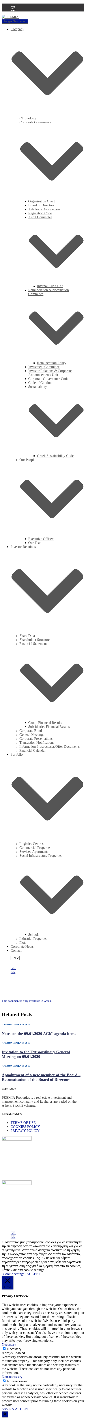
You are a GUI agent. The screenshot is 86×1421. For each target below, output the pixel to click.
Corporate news (22, 946)
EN (13, 11)
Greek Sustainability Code (55, 456)
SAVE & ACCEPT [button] (15, 1409)
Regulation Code (40, 213)
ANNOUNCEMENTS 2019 (16, 1024)
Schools (33, 934)
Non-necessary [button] (12, 1377)
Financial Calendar (32, 750)
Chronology (27, 118)
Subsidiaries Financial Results (49, 726)
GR (13, 7)
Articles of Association (44, 209)
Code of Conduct (40, 383)
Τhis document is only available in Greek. (27, 1000)
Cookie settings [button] (13, 1274)
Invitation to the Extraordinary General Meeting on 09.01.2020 (36, 1054)
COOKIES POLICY (25, 1126)
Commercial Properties (35, 847)
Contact (16, 950)
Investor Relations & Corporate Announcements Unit (50, 373)
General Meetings (31, 734)
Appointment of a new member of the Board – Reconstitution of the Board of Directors (41, 1077)
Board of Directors (41, 205)
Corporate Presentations (35, 738)
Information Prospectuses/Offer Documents (49, 746)
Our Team (35, 543)
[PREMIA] (10, 17)
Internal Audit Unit (50, 286)
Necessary (14, 1349)
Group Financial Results (45, 723)
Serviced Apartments (33, 851)
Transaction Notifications (36, 742)
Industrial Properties (33, 938)
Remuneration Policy (51, 363)
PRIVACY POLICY (25, 1130)
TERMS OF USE (23, 1123)
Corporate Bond (30, 730)
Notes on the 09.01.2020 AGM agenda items (39, 1033)
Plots (22, 942)
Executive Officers (41, 539)
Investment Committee (44, 367)
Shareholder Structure (34, 640)
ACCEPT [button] (33, 1274)
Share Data (27, 636)
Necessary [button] (9, 1344)
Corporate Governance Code (48, 379)
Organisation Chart (41, 201)
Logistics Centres (31, 843)
